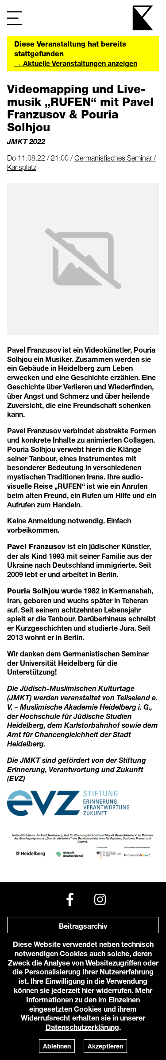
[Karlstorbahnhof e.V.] (143, 18)
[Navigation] (14, 18)
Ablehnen (57, 1046)
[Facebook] (70, 899)
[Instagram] (100, 899)
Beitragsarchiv (83, 926)
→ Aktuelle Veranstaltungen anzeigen (75, 63)
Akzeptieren (105, 1046)
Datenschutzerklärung (82, 1027)
